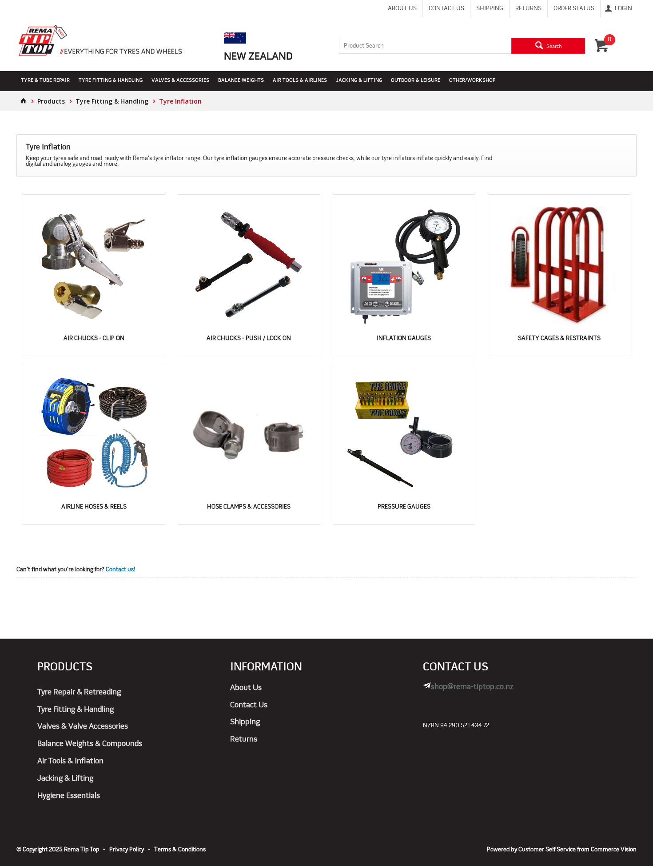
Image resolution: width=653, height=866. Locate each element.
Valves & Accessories (180, 80)
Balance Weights (241, 80)
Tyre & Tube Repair (45, 80)
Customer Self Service (547, 850)
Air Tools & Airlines (300, 80)
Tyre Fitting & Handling (111, 80)
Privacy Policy (126, 850)
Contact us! (120, 570)
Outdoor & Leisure (415, 80)
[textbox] (425, 46)
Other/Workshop (472, 80)
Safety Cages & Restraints (559, 338)
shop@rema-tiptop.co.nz (472, 687)
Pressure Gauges (404, 507)
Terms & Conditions (180, 850)
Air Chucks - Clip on (94, 338)
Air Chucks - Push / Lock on (249, 338)
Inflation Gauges (404, 338)
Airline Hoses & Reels (94, 507)
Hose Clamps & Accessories (249, 507)
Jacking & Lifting (359, 80)
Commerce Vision (614, 850)
